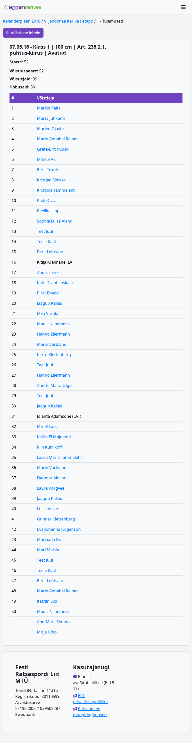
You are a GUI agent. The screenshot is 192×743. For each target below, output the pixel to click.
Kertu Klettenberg (54, 354)
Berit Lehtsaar (50, 252)
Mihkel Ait (46, 159)
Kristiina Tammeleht (56, 190)
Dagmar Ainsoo (51, 478)
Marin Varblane (51, 344)
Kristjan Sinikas (51, 180)
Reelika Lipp (48, 211)
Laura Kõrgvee (50, 488)
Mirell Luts (47, 426)
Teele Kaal (46, 241)
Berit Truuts (48, 169)
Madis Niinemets (53, 324)
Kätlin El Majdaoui (54, 437)
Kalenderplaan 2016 (21, 21)
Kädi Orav (46, 200)
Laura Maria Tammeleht (59, 457)
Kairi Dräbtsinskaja (55, 282)
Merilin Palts (48, 108)
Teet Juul (45, 231)
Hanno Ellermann (53, 334)
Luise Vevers (48, 508)
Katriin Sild (47, 601)
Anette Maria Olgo (54, 385)
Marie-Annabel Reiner (57, 139)
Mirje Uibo (47, 632)
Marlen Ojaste (50, 128)
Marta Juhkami (51, 118)
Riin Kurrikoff (49, 447)
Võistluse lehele (25, 33)
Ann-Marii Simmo (53, 621)
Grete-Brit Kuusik (53, 149)
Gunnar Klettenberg (56, 519)
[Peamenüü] (183, 7)
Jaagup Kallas (49, 303)
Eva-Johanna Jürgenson (59, 529)
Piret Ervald (48, 293)
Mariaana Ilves (50, 539)
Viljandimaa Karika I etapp (68, 21)
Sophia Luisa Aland (54, 221)
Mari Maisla (48, 550)
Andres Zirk (48, 272)
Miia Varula (47, 313)
